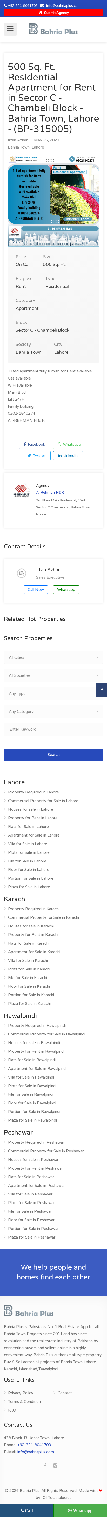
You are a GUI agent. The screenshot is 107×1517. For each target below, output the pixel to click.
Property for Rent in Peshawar (35, 1168)
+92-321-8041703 (23, 6)
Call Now (36, 589)
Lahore (38, 147)
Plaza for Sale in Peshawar (31, 1237)
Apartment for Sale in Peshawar (36, 1185)
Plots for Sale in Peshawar (31, 1202)
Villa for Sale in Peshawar (30, 1194)
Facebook (36, 444)
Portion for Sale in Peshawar (33, 1228)
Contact (65, 1393)
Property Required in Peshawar (36, 1142)
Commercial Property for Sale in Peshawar (46, 1151)
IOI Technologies (56, 1497)
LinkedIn (70, 455)
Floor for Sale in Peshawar (31, 1220)
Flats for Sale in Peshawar (31, 1177)
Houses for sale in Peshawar (33, 1159)
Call (28, 1510)
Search (54, 754)
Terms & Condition (24, 1401)
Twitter (38, 455)
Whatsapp (71, 444)
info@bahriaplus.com (63, 6)
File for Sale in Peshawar (30, 1211)
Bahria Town (19, 147)
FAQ (12, 1410)
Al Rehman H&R (50, 492)
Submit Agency (56, 13)
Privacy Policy (20, 1393)
